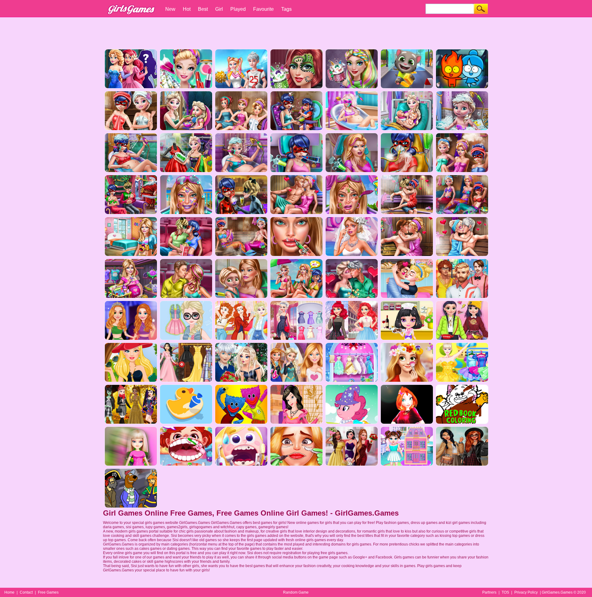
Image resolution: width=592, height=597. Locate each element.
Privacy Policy (526, 592)
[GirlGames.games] (130, 3)
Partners (489, 592)
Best (203, 9)
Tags (286, 9)
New (170, 9)
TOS (505, 592)
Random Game (296, 592)
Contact (26, 592)
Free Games (48, 592)
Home (9, 592)
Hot (187, 9)
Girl (219, 9)
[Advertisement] (296, 32)
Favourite (263, 9)
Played (238, 9)
